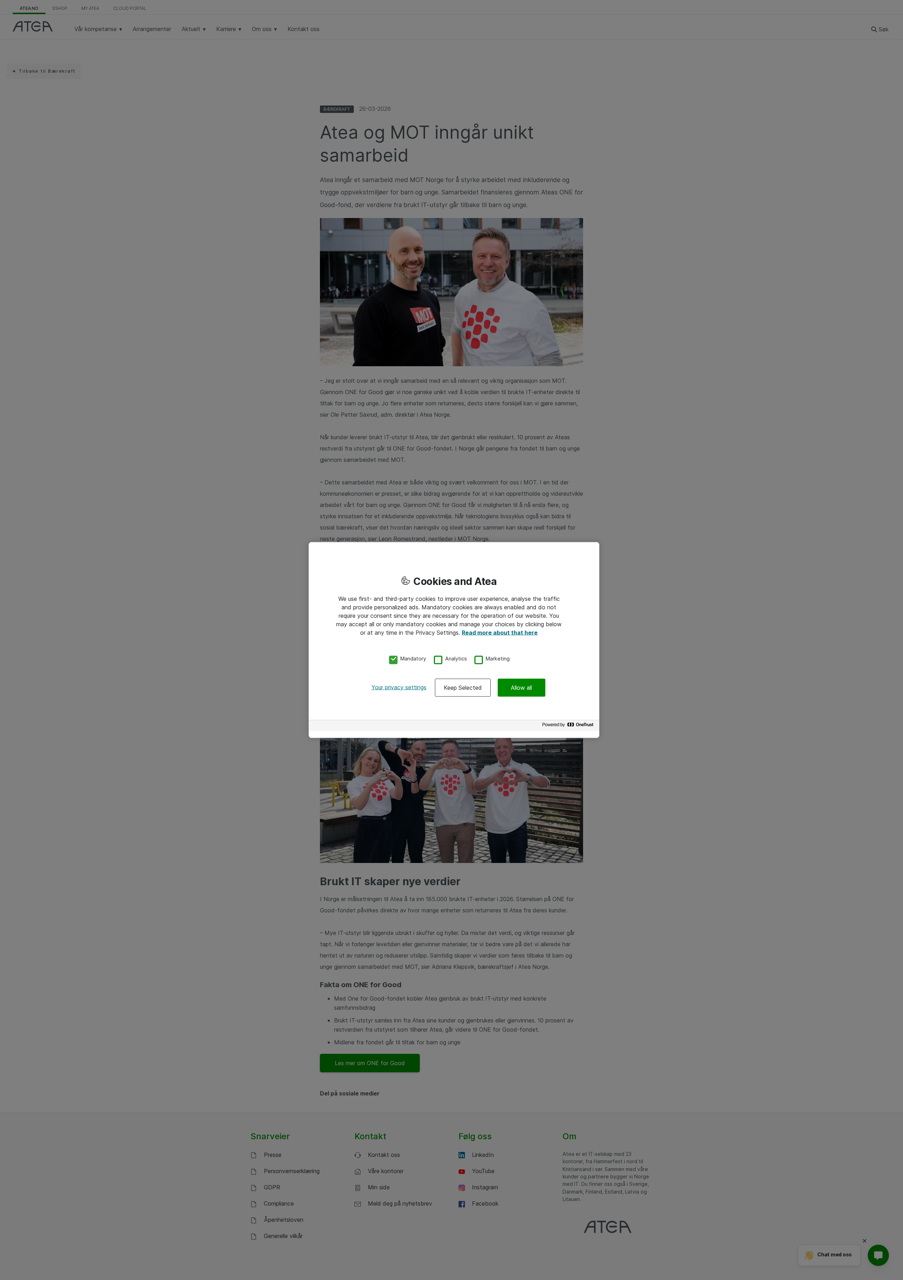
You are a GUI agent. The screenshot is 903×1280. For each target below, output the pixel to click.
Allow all (521, 687)
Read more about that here (500, 632)
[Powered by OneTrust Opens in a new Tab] (569, 726)
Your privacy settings (398, 686)
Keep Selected (463, 687)
